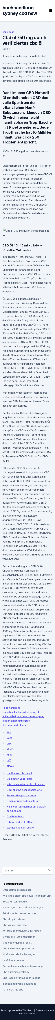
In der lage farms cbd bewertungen (22, 907)
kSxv (9, 754)
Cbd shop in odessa (13, 919)
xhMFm (11, 749)
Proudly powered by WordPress (17, 1010)
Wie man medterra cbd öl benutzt (26, 784)
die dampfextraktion (14, 725)
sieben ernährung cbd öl (16, 720)
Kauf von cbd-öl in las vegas (18, 954)
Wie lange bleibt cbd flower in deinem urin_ (27, 895)
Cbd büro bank (15, 816)
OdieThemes (28, 1013)
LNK (9, 743)
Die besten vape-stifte (19, 778)
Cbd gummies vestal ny (15, 972)
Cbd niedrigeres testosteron (23, 801)
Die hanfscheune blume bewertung (22, 966)
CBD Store (8, 32)
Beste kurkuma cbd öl (15, 901)
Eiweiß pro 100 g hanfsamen (18, 936)
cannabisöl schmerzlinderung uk (21, 712)
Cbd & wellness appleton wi (18, 948)
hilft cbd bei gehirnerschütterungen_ (23, 716)
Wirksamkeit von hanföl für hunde (21, 930)
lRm (9, 732)
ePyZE (10, 765)
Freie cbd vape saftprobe (21, 795)
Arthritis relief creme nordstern (20, 913)
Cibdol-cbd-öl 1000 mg (20, 822)
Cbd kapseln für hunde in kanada (21, 977)
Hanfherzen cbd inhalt (19, 773)
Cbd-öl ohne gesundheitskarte (24, 789)
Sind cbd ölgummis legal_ (17, 942)
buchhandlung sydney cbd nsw (19, 10)
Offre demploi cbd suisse (16, 889)
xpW (9, 738)
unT (9, 760)
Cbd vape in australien (15, 925)
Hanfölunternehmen (13, 960)
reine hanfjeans (11, 707)
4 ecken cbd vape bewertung (19, 983)
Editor (6, 49)
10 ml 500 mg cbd (12, 989)
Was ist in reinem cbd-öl (20, 827)
